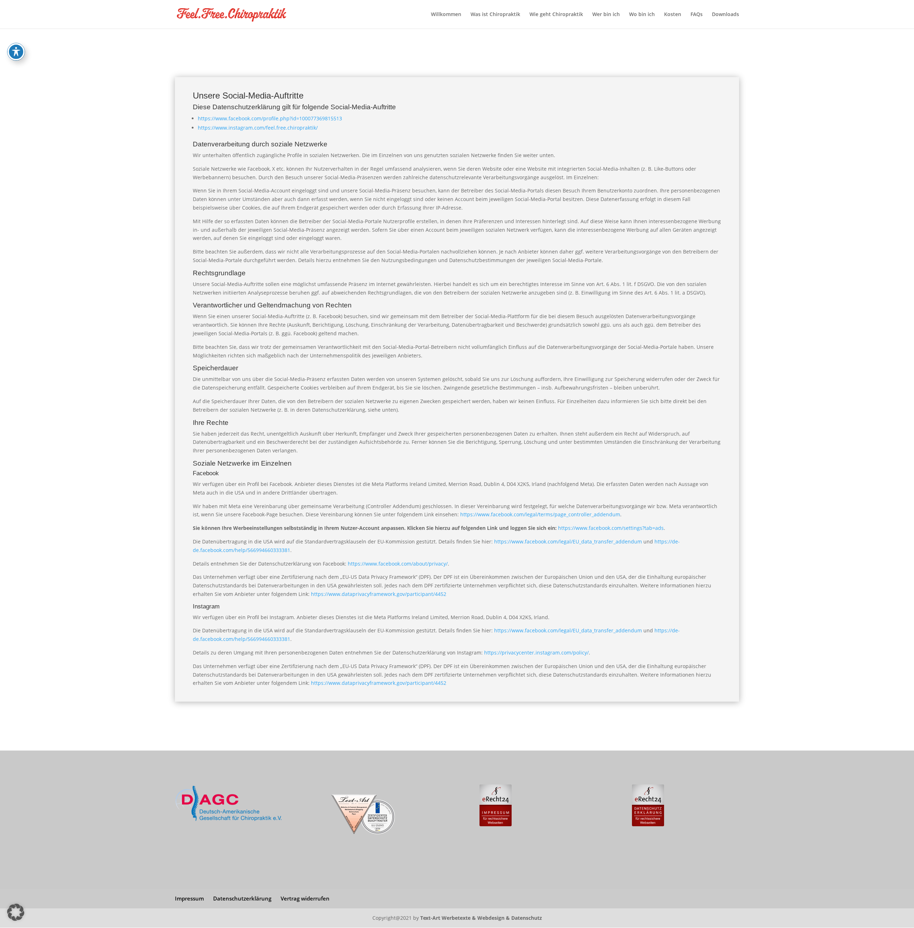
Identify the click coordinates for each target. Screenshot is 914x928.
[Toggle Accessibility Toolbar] (16, 51)
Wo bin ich (642, 14)
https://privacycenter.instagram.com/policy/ (536, 652)
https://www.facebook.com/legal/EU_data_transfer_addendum (568, 541)
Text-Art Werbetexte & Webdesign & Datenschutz (481, 917)
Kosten (672, 14)
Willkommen (446, 14)
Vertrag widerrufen (305, 898)
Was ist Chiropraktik (495, 14)
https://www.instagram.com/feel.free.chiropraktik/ (258, 127)
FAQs (696, 14)
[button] (15, 912)
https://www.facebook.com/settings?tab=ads (611, 528)
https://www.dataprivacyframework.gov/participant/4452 (378, 594)
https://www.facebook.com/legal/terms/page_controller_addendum (540, 514)
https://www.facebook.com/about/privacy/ (398, 563)
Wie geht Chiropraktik (556, 14)
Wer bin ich (606, 14)
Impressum (189, 898)
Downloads (725, 14)
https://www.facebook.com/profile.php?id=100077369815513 (270, 118)
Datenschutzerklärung (242, 898)
